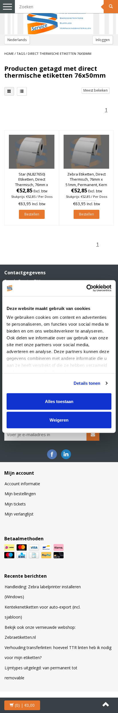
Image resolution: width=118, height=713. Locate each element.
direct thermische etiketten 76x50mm (59, 53)
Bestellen (31, 214)
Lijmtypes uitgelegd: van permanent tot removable (41, 673)
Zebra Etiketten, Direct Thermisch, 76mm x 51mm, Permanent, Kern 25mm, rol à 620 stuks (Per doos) (86, 185)
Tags (21, 53)
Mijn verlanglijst (19, 514)
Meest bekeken (95, 90)
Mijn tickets (15, 504)
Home (9, 53)
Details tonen (87, 383)
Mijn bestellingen (20, 493)
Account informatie (22, 483)
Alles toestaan (59, 401)
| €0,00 (25, 705)
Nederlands (17, 39)
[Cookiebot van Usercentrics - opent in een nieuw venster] (86, 288)
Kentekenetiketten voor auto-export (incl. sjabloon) (42, 612)
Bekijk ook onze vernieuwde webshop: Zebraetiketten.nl (40, 632)
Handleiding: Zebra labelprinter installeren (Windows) (43, 592)
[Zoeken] (111, 6)
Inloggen (103, 39)
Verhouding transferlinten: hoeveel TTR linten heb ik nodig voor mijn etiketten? (58, 652)
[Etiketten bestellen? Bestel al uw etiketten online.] (59, 17)
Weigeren (59, 420)
